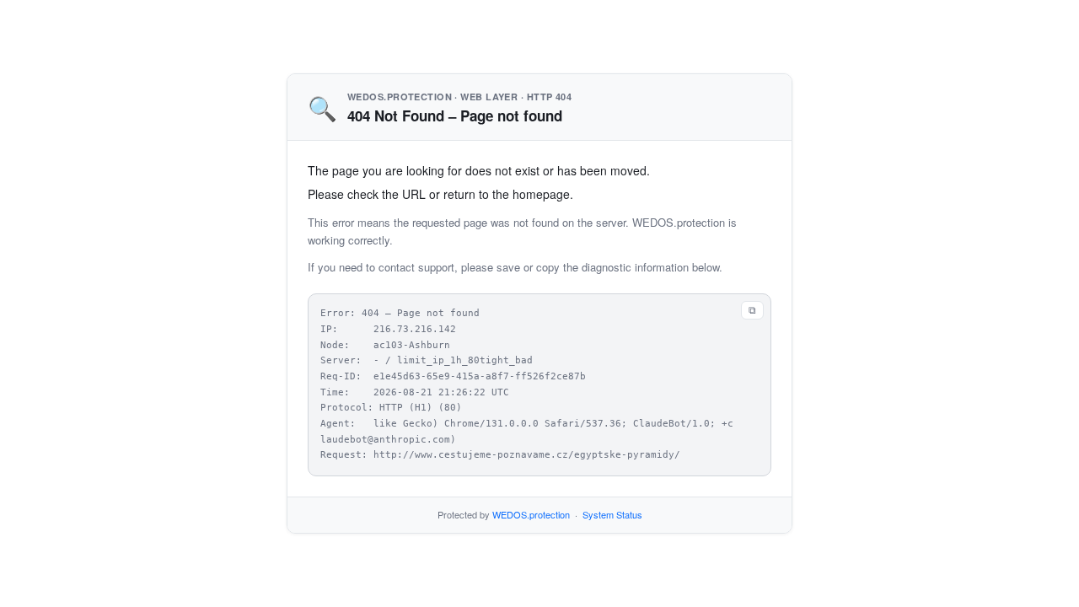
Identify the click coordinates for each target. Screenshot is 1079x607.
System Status (612, 514)
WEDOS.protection (531, 514)
